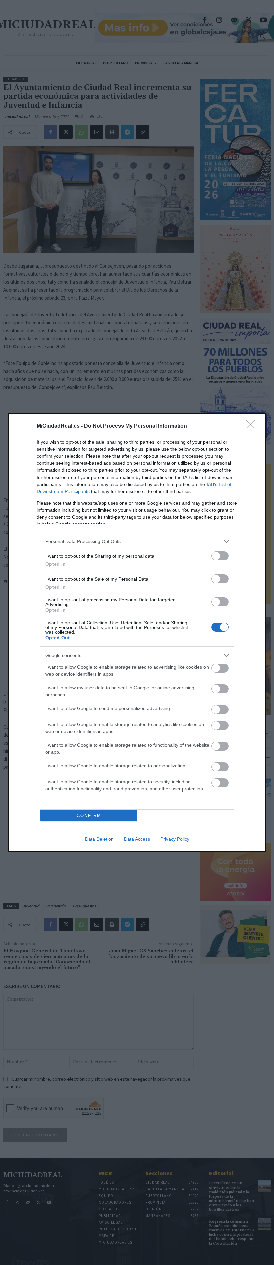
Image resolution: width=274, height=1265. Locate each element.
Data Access (137, 839)
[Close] (252, 426)
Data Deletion (99, 839)
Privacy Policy (174, 839)
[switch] (220, 555)
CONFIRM (89, 815)
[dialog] (137, 632)
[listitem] (137, 541)
